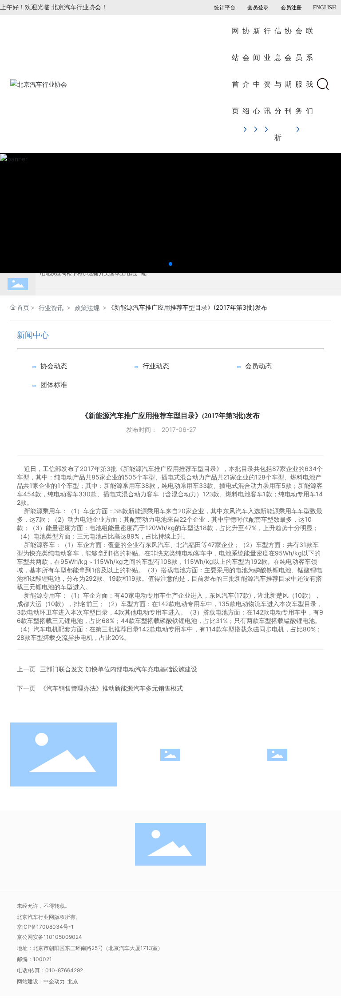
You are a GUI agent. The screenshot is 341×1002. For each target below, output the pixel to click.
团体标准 (53, 384)
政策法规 (87, 307)
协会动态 (53, 366)
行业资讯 (51, 307)
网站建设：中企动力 (41, 981)
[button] (170, 264)
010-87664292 (64, 970)
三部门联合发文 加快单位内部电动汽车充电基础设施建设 (118, 669)
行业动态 (156, 366)
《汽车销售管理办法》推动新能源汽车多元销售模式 (111, 688)
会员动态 (258, 366)
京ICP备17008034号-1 (45, 926)
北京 (72, 981)
